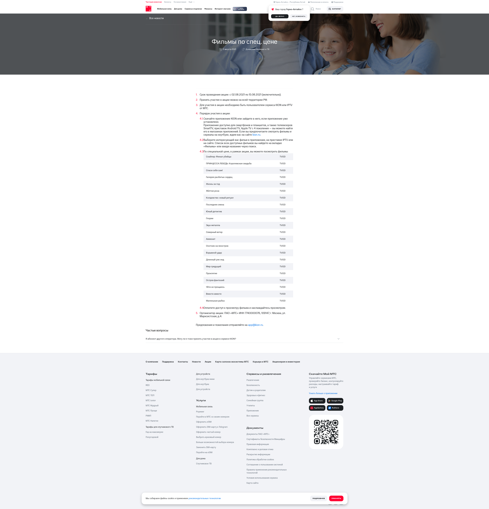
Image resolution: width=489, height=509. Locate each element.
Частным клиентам (154, 2)
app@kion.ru (255, 325)
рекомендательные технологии (205, 498)
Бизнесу (167, 2)
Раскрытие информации (258, 454)
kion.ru (256, 135)
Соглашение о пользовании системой (265, 464)
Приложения (253, 410)
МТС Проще (151, 410)
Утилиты (251, 405)
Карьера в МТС (260, 361)
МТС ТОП (150, 395)
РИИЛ (148, 415)
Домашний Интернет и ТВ (257, 49)
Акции (208, 361)
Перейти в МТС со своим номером (212, 416)
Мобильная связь (204, 406)
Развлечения (253, 380)
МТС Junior (151, 400)
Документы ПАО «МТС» (258, 434)
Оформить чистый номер (208, 432)
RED (148, 385)
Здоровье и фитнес (256, 395)
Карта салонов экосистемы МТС (232, 361)
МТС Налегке (152, 420)
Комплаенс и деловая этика (260, 449)
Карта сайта (252, 483)
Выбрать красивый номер (208, 437)
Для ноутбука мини (205, 379)
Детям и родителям (256, 390)
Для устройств (203, 374)
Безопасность (253, 385)
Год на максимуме (154, 432)
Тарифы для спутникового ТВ (160, 427)
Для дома (200, 458)
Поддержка (168, 361)
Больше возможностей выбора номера (215, 442)
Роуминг (200, 411)
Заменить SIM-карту (206, 447)
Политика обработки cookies (260, 459)
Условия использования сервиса (262, 477)
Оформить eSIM (204, 421)
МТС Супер (151, 390)
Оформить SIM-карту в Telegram (212, 427)
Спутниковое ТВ (204, 463)
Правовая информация (258, 444)
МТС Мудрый (152, 405)
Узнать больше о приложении (323, 393)
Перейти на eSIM (204, 452)
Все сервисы (253, 415)
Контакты (183, 361)
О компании (152, 361)
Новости (196, 361)
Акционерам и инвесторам (286, 361)
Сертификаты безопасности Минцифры (266, 439)
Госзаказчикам (180, 2)
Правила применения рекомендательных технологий (267, 471)
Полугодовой (152, 437)
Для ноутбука (202, 384)
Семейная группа (255, 400)
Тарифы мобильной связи (158, 380)
